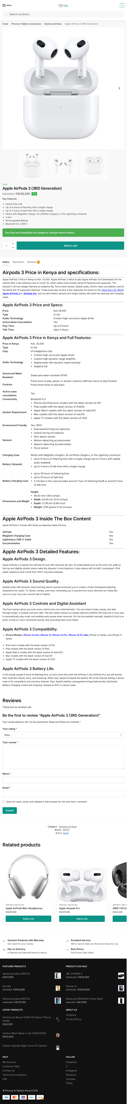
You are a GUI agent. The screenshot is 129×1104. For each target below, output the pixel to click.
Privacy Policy (73, 1065)
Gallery (5, 262)
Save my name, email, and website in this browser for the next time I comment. (46, 846)
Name (7, 818)
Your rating (10, 773)
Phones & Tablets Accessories (26, 24)
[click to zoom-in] (63, 88)
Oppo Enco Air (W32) (112, 300)
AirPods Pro (29, 303)
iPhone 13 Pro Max (78, 679)
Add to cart (70, 245)
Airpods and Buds (53, 24)
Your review (10, 787)
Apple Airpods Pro (69, 958)
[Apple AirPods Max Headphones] (28, 926)
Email (7, 832)
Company (71, 1060)
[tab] (6, 261)
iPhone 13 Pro (59, 679)
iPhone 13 (45, 679)
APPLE (66, 875)
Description (18, 262)
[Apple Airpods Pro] (82, 926)
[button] (121, 5)
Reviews (33, 262)
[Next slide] (119, 88)
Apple (66, 880)
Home (5, 24)
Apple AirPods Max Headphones (24, 958)
